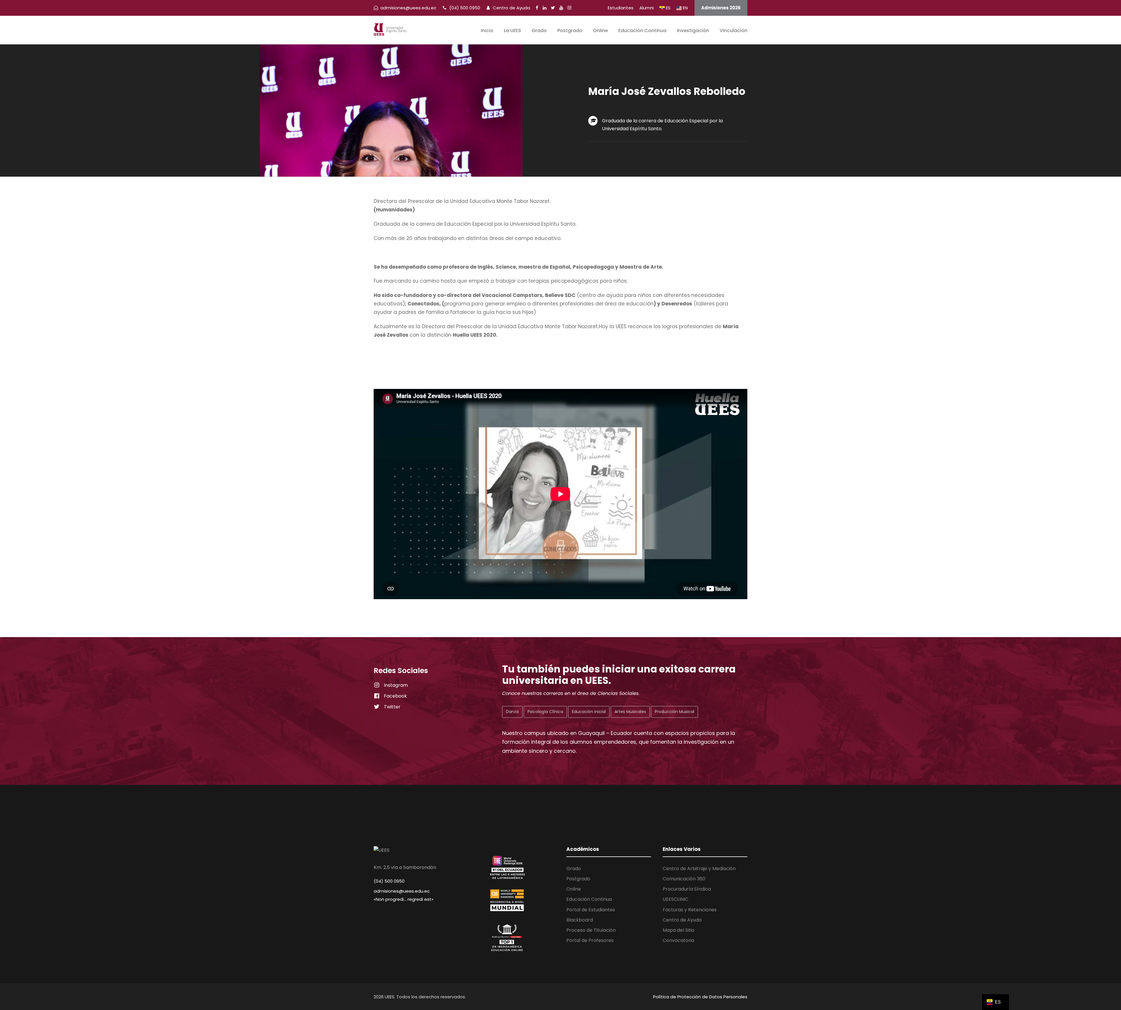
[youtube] (561, 8)
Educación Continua (642, 30)
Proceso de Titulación (591, 930)
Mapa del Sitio (678, 930)
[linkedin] (544, 8)
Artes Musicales (630, 712)
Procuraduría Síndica (687, 889)
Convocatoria (678, 940)
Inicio (487, 30)
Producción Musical (674, 712)
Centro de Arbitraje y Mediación (699, 868)
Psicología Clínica (545, 712)
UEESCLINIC (675, 899)
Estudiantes (620, 8)
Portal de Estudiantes (590, 909)
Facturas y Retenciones (690, 909)
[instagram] (569, 8)
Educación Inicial (589, 712)
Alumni (646, 8)
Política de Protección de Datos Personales (700, 997)
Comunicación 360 (684, 878)
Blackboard (579, 920)
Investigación (693, 30)
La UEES (512, 30)
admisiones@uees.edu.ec (402, 891)
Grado (539, 30)
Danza (512, 712)
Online (600, 30)
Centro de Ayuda (511, 8)
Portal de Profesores (590, 940)
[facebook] (537, 8)
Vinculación (733, 30)
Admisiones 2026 (721, 8)
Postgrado (569, 30)
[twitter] (553, 8)
